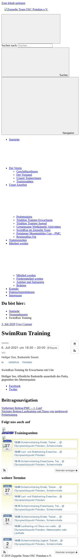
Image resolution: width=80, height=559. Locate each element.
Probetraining (24, 216)
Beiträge (21, 285)
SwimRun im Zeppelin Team (33, 230)
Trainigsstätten (24, 181)
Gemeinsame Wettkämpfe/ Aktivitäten (38, 226)
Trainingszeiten (18, 240)
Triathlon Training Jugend (31, 223)
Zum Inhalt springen (13, 3)
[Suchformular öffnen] (30, 29)
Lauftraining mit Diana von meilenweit (34, 411)
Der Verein (15, 168)
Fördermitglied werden (29, 278)
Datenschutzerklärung (22, 292)
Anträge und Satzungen (30, 282)
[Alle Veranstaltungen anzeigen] (75, 343)
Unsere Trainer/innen (28, 178)
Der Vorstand (24, 174)
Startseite (14, 139)
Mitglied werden (26, 275)
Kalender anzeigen (66, 470)
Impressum (15, 295)
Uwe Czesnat (24, 324)
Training (27, 362)
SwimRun (14, 362)
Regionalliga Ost (26, 236)
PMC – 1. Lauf (21, 408)
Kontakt (13, 288)
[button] (74, 351)
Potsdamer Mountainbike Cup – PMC (38, 233)
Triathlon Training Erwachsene (34, 220)
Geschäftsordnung (27, 171)
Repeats (53, 347)
